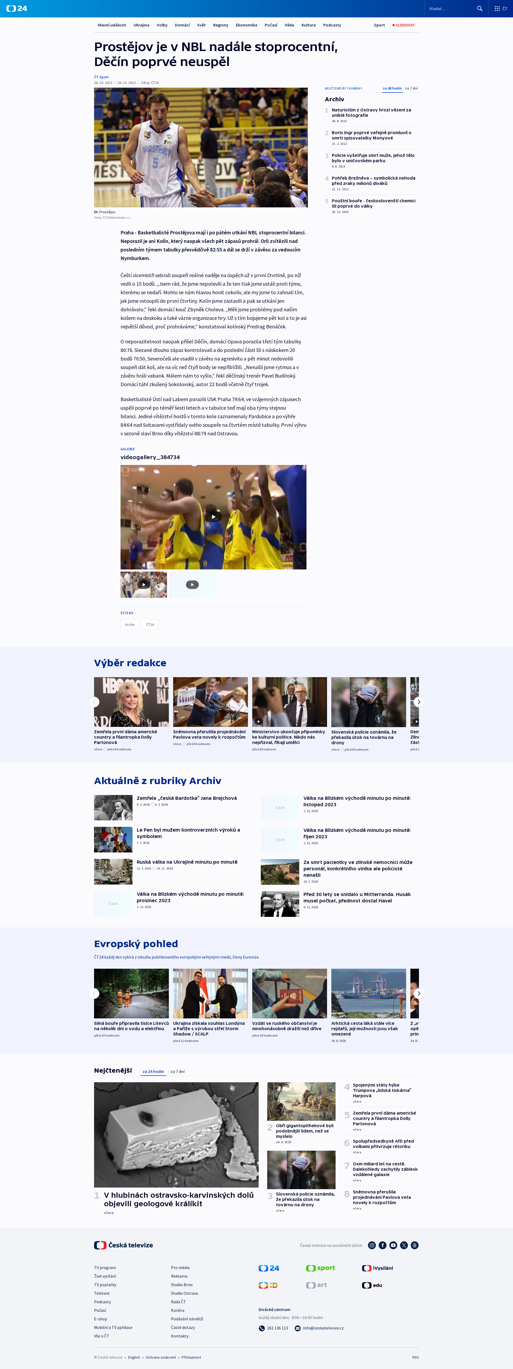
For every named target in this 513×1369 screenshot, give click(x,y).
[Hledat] (479, 8)
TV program (105, 1267)
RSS (416, 1357)
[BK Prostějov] (201, 147)
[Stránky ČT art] (316, 1284)
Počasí (271, 25)
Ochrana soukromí (161, 1357)
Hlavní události (112, 25)
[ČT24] (16, 8)
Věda (289, 25)
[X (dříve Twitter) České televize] (404, 1245)
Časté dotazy (183, 1327)
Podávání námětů (187, 1318)
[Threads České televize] (414, 1245)
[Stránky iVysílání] (377, 1267)
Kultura (309, 25)
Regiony (220, 25)
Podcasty (332, 25)
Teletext (102, 1293)
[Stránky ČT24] (269, 1267)
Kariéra (177, 1310)
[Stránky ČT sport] (320, 1267)
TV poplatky (105, 1284)
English (134, 1357)
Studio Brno (182, 1284)
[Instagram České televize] (372, 1245)
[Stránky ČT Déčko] (268, 1284)
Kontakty (179, 1336)
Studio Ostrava (184, 1293)
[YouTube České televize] (393, 1245)
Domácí (182, 25)
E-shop (100, 1318)
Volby (162, 25)
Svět (201, 25)
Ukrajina (141, 25)
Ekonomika (246, 25)
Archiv (130, 624)
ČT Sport (101, 77)
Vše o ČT (101, 1336)
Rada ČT (178, 1301)
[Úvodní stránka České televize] (124, 1245)
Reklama (179, 1276)
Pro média (180, 1267)
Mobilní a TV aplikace (113, 1327)
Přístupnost (191, 1357)
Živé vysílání (105, 1276)
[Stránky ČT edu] (372, 1284)
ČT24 (150, 624)
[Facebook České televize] (382, 1245)
